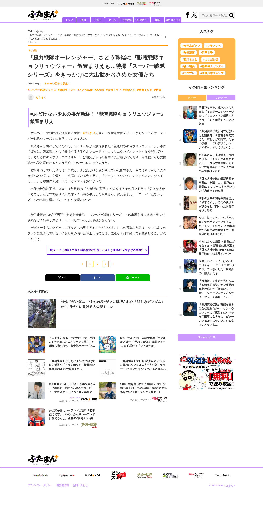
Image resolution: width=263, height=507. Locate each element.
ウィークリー (221, 98)
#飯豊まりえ (144, 89)
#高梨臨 (99, 89)
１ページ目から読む (56, 83)
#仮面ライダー (67, 89)
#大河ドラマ (113, 89)
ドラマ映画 (126, 19)
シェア (99, 278)
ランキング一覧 (206, 337)
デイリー (192, 98)
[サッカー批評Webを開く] (141, 3)
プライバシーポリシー (40, 485)
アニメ (97, 19)
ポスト (64, 278)
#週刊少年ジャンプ (212, 73)
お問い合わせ (80, 485)
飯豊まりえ (90, 133)
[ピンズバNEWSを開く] (118, 475)
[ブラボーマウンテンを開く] (170, 475)
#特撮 (157, 89)
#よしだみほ (210, 59)
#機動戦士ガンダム (212, 66)
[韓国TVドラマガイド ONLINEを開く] (154, 4)
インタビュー (141, 19)
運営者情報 (62, 485)
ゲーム (112, 19)
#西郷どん (129, 89)
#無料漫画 (188, 52)
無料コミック (173, 19)
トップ (69, 19)
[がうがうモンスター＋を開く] (66, 475)
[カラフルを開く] (222, 475)
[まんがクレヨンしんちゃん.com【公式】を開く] (40, 475)
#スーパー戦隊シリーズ (42, 89)
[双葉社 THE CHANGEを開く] (126, 4)
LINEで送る (134, 278)
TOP (30, 31)
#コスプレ (188, 73)
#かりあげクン (191, 45)
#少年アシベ (213, 45)
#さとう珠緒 (85, 89)
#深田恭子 (206, 52)
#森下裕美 (188, 66)
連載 (157, 19)
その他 (39, 31)
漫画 (83, 19)
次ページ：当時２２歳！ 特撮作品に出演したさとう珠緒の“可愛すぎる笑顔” (96, 250)
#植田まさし (189, 59)
